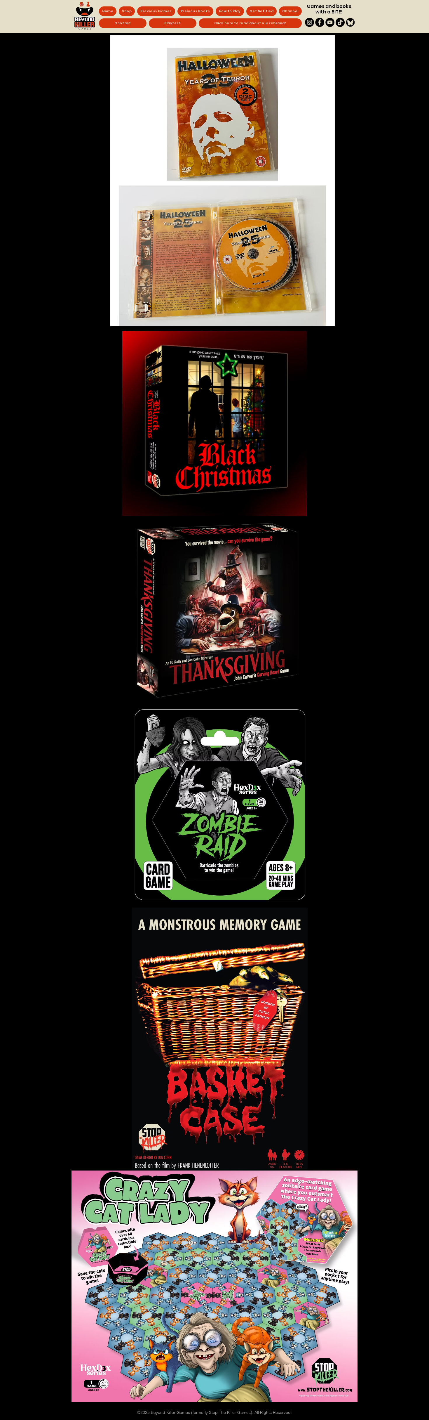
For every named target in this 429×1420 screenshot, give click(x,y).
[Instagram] (309, 22)
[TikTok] (340, 22)
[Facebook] (319, 22)
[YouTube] (329, 22)
